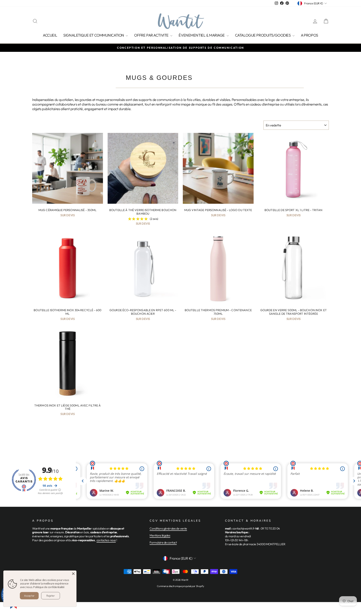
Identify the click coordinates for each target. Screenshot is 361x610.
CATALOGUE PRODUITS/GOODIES (263, 35)
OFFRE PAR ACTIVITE (151, 35)
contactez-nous (106, 540)
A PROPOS (309, 35)
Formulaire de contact (163, 542)
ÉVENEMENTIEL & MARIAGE (202, 35)
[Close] (73, 574)
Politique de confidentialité (48, 587)
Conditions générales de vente (168, 528)
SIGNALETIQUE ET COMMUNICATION (94, 35)
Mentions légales (160, 535)
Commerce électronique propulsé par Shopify (180, 586)
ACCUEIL (50, 35)
